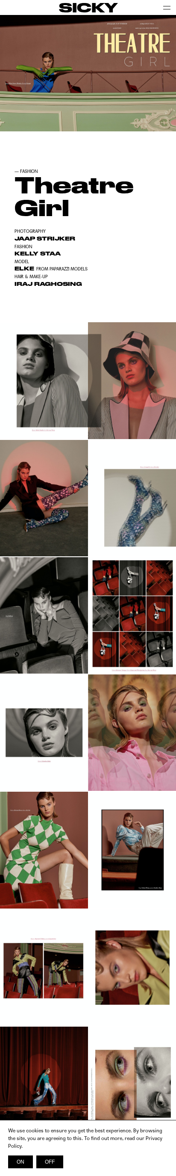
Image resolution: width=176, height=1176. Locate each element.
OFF (50, 1162)
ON (20, 1162)
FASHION (29, 171)
